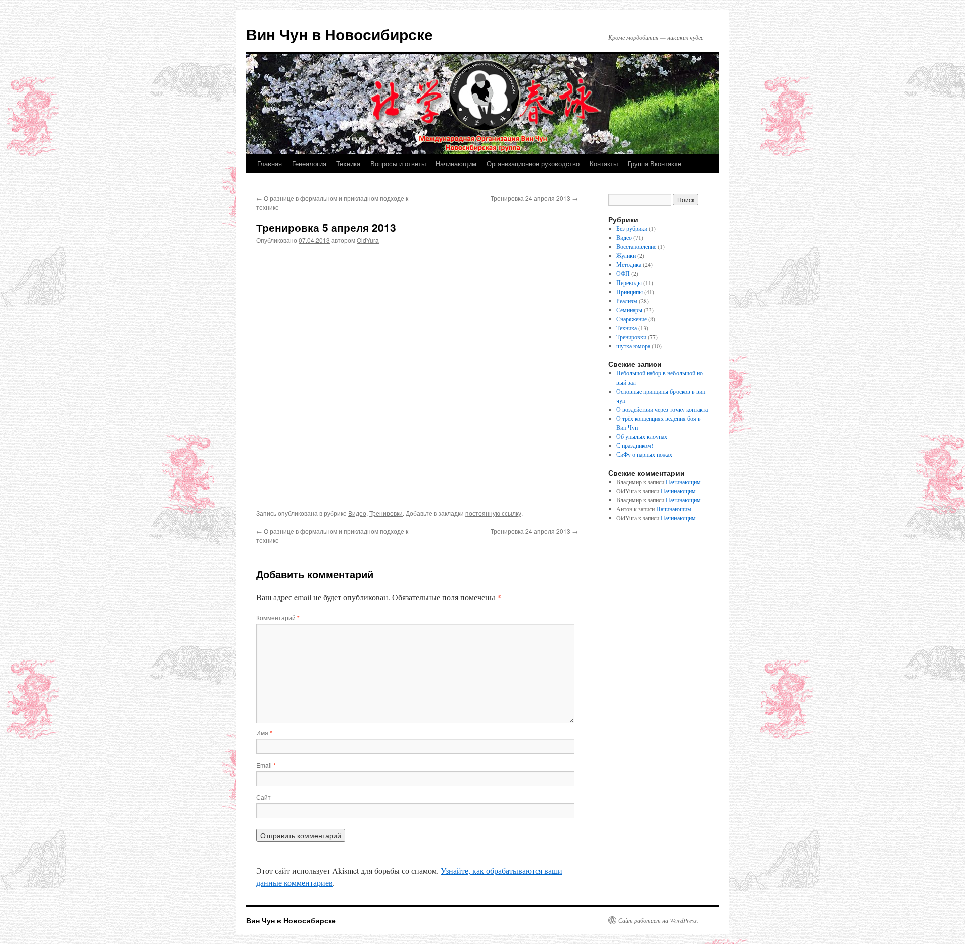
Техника (348, 163)
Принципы (629, 292)
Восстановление (636, 246)
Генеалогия (309, 163)
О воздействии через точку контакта (662, 409)
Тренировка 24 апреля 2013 (534, 198)
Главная (269, 163)
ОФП (623, 273)
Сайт (263, 797)
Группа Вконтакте (654, 163)
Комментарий (278, 617)
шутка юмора (633, 346)
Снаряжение (631, 319)
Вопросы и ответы (398, 163)
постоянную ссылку (493, 513)
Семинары (629, 310)
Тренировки (386, 513)
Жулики (626, 255)
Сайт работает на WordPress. (658, 920)
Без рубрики (631, 228)
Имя (264, 732)
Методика (628, 264)
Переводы (629, 282)
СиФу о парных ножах (644, 454)
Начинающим (456, 163)
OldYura (368, 240)
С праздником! (634, 445)
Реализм (626, 301)
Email (266, 765)
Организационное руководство (533, 163)
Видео (357, 513)
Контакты (604, 163)
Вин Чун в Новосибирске (339, 34)
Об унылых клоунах (641, 436)
